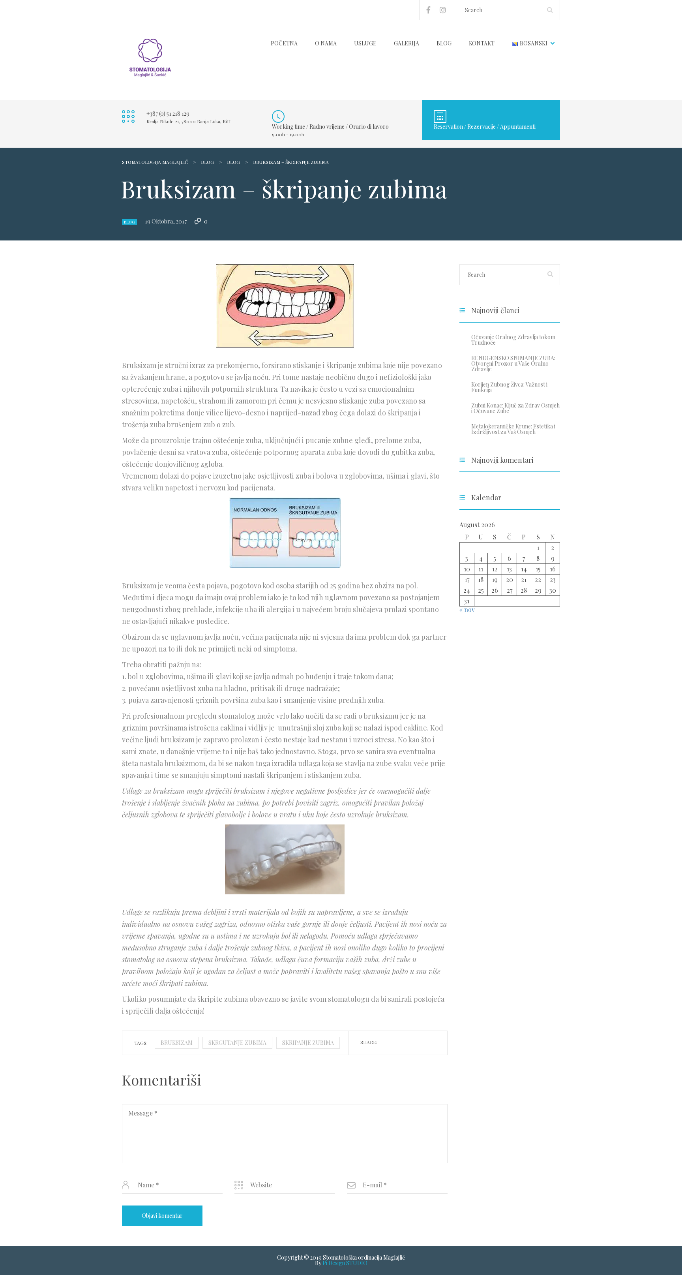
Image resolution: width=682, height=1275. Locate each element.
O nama (326, 43)
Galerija (406, 43)
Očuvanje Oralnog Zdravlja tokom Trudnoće (513, 339)
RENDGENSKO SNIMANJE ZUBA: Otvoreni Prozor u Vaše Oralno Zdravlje (513, 363)
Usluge (365, 43)
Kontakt (482, 43)
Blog (444, 43)
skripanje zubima (308, 1042)
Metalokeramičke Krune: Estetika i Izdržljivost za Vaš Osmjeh (513, 429)
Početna (284, 43)
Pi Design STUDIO (344, 1263)
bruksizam (177, 1042)
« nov (467, 609)
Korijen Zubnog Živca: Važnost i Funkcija (509, 387)
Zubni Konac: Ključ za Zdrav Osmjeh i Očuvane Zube (515, 408)
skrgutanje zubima (237, 1042)
